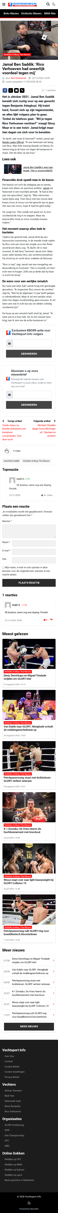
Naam (6, 542)
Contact (9, 1061)
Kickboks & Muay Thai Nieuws (17, 54)
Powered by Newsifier (29, 1209)
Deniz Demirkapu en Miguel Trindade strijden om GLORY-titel (25, 677)
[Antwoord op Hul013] (51, 619)
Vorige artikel (14, 421)
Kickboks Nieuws (31, 13)
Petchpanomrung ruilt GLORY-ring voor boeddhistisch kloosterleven (26, 932)
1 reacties (50, 90)
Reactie (7, 521)
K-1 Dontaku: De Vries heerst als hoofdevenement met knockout (22, 830)
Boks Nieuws (11, 13)
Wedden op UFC (13, 1159)
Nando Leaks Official (13, 142)
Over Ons (9, 1056)
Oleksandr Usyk (13, 1101)
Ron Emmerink (18, 78)
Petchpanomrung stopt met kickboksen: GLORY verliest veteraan (27, 779)
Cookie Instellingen (15, 1071)
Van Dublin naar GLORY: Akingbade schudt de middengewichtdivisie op (28, 728)
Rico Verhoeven (13, 1111)
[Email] (16, 90)
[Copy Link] (22, 90)
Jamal (46, 188)
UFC (7, 1140)
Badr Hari (9, 1095)
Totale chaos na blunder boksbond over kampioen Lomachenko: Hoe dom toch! (14, 432)
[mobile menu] (3, 4)
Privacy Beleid (12, 1077)
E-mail (6, 550)
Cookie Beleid (12, 1066)
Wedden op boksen (14, 1169)
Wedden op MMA (13, 1164)
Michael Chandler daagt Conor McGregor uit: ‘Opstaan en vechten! (44, 430)
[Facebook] (5, 90)
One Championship (14, 1135)
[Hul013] (12, 480)
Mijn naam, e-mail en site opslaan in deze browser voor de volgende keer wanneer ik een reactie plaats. (26, 571)
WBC (7, 1146)
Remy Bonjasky (12, 1106)
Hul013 (20, 479)
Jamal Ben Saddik (11, 461)
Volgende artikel (42, 421)
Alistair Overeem (13, 1090)
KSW (7, 1130)
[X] (10, 90)
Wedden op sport (13, 1175)
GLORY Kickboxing (14, 1125)
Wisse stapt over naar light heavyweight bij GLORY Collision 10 (30, 1004)
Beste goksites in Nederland (19, 1180)
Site (4, 559)
